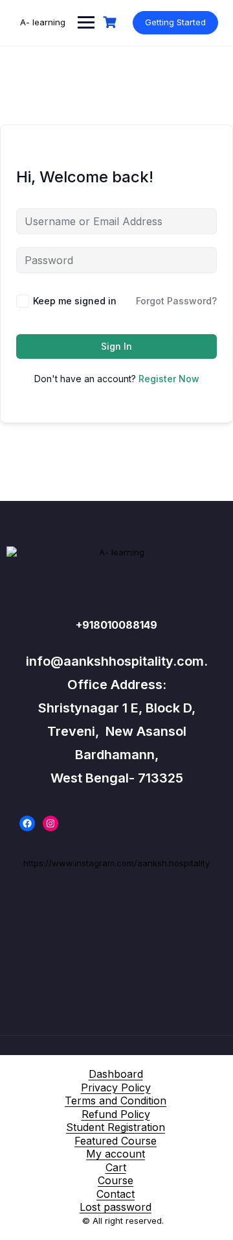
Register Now (169, 378)
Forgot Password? (176, 300)
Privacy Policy (116, 1087)
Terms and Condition (115, 1100)
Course (115, 1180)
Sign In (116, 346)
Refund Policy (116, 1114)
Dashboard (116, 1073)
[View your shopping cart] (111, 22)
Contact (115, 1193)
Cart (115, 1167)
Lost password (115, 1206)
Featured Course (115, 1140)
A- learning (42, 22)
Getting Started (175, 22)
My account (115, 1153)
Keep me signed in (74, 300)
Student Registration (115, 1127)
